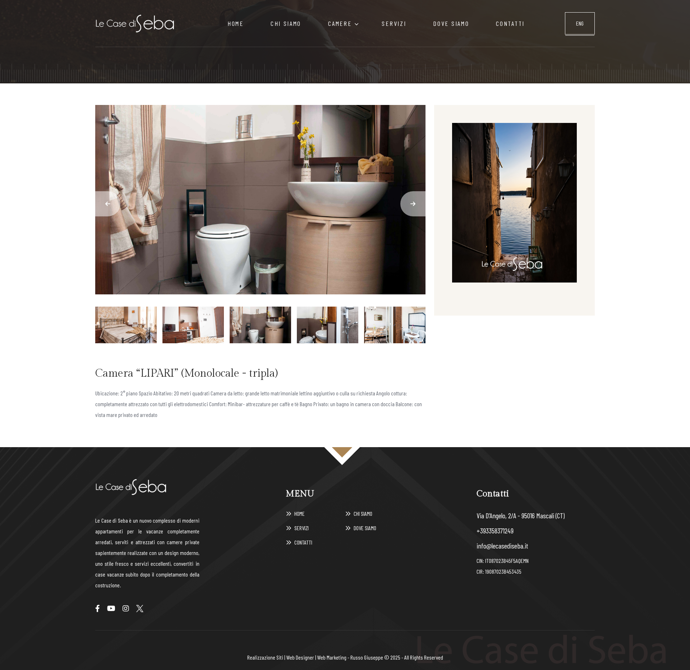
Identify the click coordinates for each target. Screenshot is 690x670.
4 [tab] (327, 325)
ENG (580, 23)
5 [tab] (395, 325)
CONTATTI (510, 23)
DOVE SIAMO (451, 23)
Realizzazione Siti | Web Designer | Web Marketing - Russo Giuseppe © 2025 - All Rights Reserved (345, 657)
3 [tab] (260, 325)
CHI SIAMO (286, 23)
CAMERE (339, 23)
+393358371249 (495, 530)
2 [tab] (193, 325)
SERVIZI (394, 23)
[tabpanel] (260, 199)
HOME (235, 23)
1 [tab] (126, 325)
